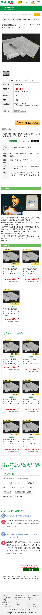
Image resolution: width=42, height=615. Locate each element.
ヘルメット (20, 483)
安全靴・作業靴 (8, 478)
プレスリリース (32, 606)
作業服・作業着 (23, 478)
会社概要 (30, 598)
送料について (18, 595)
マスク (30, 487)
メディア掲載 (31, 604)
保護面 (5, 487)
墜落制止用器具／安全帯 (23, 492)
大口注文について (7, 606)
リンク (17, 602)
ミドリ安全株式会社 (33, 595)
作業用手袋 (7, 492)
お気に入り (13, 141)
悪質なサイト (5, 604)
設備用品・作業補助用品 (23, 19)
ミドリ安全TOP (9, 19)
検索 (37, 14)
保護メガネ (32, 483)
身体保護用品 (7, 496)
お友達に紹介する (24, 141)
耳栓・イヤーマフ (18, 487)
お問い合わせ (5, 602)
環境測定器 (20, 496)
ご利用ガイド (5, 595)
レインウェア (7, 483)
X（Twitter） (18, 604)
